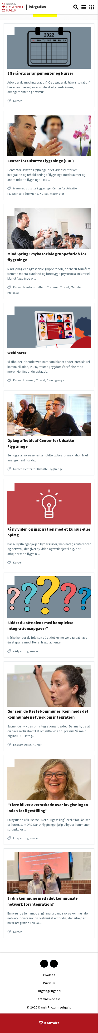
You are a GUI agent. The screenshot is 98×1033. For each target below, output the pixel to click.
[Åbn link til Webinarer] (49, 344)
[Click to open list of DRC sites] (91, 7)
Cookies (49, 975)
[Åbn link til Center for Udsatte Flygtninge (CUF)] (49, 155)
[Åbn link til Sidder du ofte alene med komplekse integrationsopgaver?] (49, 615)
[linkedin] (54, 964)
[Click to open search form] (76, 7)
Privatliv (49, 983)
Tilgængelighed (49, 991)
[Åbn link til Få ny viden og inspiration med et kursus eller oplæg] (49, 524)
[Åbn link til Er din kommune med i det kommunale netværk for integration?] (49, 893)
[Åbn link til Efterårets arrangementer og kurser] (49, 65)
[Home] (13, 10)
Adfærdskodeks (49, 999)
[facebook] (44, 964)
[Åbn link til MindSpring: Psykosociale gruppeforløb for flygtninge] (49, 251)
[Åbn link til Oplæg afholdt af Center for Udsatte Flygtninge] (49, 433)
